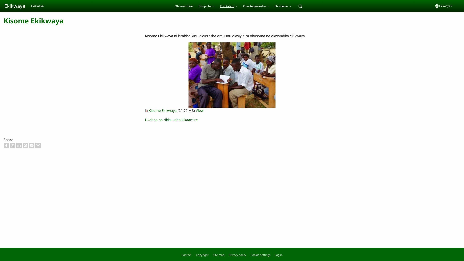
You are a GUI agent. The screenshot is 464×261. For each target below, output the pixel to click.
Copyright (202, 255)
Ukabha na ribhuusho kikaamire (171, 119)
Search (300, 6)
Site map (218, 255)
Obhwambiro (184, 6)
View (200, 110)
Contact (186, 255)
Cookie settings (260, 255)
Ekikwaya (14, 6)
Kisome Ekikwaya (163, 110)
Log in (279, 255)
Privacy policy (237, 255)
